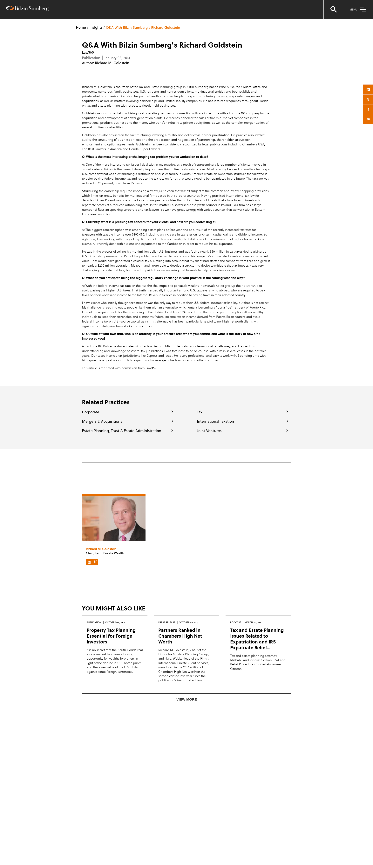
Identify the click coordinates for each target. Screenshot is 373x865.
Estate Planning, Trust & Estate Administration (121, 430)
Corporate (90, 412)
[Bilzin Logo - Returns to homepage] (27, 9)
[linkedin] (368, 89)
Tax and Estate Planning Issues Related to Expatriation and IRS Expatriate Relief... (257, 639)
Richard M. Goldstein (112, 62)
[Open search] (333, 9)
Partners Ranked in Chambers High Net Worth (180, 636)
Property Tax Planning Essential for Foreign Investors (111, 636)
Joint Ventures (209, 430)
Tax (199, 412)
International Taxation (215, 421)
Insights (96, 27)
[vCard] (95, 562)
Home (81, 27)
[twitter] (368, 99)
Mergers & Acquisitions (102, 421)
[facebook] (368, 109)
